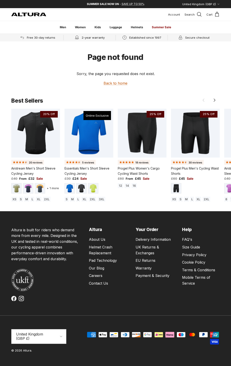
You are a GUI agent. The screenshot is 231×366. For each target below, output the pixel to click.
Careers (95, 275)
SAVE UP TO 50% (133, 4)
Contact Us (98, 283)
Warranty (144, 268)
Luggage (116, 27)
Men (63, 27)
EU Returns (145, 260)
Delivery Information (153, 239)
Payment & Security (152, 275)
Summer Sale (161, 27)
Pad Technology (103, 260)
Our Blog (96, 268)
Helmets (137, 27)
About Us (97, 239)
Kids (98, 27)
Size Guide (191, 247)
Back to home (115, 83)
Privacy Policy (194, 255)
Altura (27, 350)
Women (80, 27)
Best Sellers (27, 100)
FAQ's (187, 239)
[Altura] (28, 14)
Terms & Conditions (198, 270)
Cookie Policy (193, 262)
